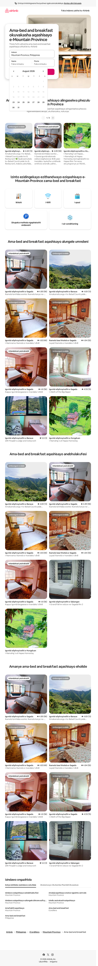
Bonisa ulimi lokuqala (72, 3)
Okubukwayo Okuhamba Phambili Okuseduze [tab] (59, 885)
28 (38, 102)
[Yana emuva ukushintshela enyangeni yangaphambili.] (14, 71)
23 (14, 102)
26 (28, 102)
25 (23, 102)
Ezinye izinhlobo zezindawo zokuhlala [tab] (20, 885)
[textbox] (20, 64)
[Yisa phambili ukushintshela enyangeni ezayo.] (43, 71)
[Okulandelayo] (53, 118)
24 (18, 102)
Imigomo (53, 962)
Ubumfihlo (43, 962)
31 (18, 107)
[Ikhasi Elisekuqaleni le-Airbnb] (11, 11)
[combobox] (31, 55)
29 (43, 102)
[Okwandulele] (43, 118)
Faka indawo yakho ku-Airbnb (75, 10)
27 (33, 102)
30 (13, 107)
